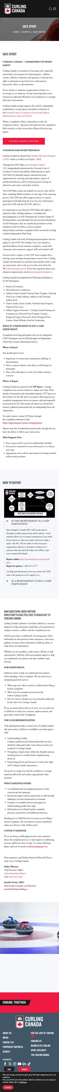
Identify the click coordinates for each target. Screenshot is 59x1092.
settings (23, 1082)
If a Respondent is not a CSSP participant (31, 582)
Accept (8, 1087)
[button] (54, 8)
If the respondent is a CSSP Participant (30, 522)
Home (16, 32)
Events (26, 32)
